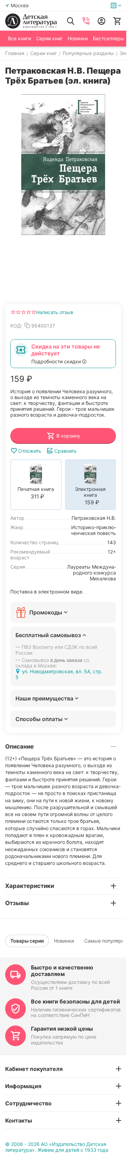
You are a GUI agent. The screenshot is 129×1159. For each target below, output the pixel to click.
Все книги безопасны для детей (75, 1001)
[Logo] (31, 21)
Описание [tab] (19, 746)
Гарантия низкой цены (62, 1028)
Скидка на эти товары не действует (65, 350)
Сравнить (65, 451)
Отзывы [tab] (17, 903)
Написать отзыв (54, 312)
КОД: (16, 326)
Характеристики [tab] (29, 885)
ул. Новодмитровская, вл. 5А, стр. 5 (59, 674)
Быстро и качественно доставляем (62, 970)
